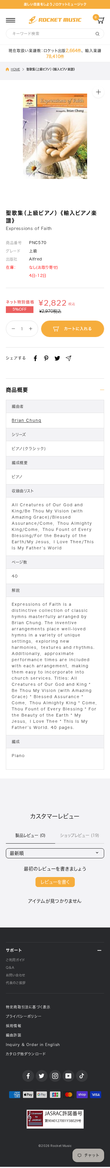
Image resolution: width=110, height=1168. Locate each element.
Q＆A (10, 967)
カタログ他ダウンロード (26, 1054)
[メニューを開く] (10, 20)
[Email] (68, 358)
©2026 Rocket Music (55, 1145)
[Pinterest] (46, 358)
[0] (100, 20)
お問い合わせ (15, 975)
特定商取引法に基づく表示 (28, 1007)
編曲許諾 (13, 1035)
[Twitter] (57, 358)
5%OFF (20, 309)
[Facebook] (35, 358)
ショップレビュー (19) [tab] (79, 835)
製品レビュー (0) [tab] (30, 835)
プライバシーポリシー (24, 1016)
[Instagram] (55, 1076)
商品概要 (17, 389)
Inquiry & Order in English (33, 1044)
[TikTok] (82, 1076)
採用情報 (13, 1025)
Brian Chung (26, 420)
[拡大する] (98, 92)
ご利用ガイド (15, 960)
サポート (14, 950)
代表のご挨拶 (16, 982)
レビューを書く (55, 882)
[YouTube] (68, 1076)
